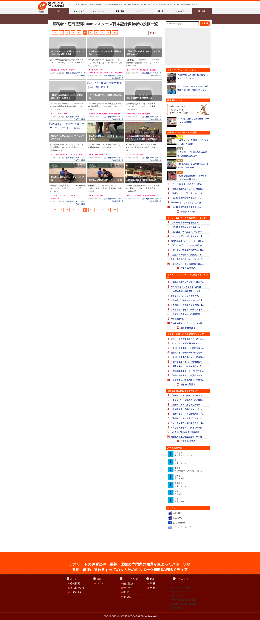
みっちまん (183, 454)
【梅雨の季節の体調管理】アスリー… (187, 291)
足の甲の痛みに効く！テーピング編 (186, 323)
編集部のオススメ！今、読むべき (180, 109)
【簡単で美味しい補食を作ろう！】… (187, 366)
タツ (183, 461)
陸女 (178, 492)
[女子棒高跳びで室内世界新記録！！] (143, 91)
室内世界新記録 (144, 113)
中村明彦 (92, 113)
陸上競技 (153, 70)
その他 (127, 596)
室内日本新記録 (114, 113)
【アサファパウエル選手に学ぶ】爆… (187, 250)
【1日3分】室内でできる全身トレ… (186, 198)
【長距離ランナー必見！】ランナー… (187, 232)
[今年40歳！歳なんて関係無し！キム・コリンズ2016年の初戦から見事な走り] (143, 132)
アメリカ (74, 154)
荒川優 (189, 469)
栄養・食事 (120, 11)
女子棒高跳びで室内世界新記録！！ (141, 98)
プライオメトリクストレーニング (101, 73)
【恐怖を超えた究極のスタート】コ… (187, 409)
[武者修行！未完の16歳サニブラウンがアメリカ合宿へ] (67, 132)
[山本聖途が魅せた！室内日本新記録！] (143, 173)
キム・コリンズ (132, 70)
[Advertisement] (187, 46)
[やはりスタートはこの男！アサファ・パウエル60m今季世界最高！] (67, 47)
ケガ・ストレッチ (99, 11)
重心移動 (118, 73)
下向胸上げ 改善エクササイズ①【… (187, 305)
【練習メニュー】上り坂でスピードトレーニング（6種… (193, 165)
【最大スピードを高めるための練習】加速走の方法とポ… (192, 154)
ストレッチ (99, 195)
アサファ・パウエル (68, 70)
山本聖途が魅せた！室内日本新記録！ (142, 180)
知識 (152, 579)
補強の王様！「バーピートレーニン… (187, 241)
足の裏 (91, 154)
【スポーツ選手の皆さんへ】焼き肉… (187, 357)
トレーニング (79, 11)
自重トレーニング (101, 154)
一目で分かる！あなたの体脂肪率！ (186, 314)
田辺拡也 (183, 484)
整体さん (179, 477)
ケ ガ (152, 588)
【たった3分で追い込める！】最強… (187, 184)
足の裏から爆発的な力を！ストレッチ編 (105, 180)
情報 (99, 579)
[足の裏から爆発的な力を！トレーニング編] (67, 173)
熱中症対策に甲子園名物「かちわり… (187, 352)
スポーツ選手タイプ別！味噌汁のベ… (187, 362)
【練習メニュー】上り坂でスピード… (187, 405)
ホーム (73, 579)
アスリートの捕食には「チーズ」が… (187, 339)
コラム (140, 11)
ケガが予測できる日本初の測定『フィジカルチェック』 (193, 76)
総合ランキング (188, 211)
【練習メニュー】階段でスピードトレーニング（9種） (193, 142)
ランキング (182, 579)
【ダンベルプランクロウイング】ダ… (187, 245)
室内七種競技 (102, 113)
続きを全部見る (188, 268)
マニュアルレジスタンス (60, 195)
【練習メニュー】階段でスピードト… (187, 395)
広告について (179, 518)
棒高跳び (130, 195)
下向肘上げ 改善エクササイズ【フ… (187, 309)
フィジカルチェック (181, 11)
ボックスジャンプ (95, 70)
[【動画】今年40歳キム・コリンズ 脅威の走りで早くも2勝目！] (67, 91)
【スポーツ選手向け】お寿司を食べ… (187, 348)
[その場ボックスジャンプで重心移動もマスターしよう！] (105, 47)
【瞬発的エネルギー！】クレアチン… (187, 371)
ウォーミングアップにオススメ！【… (187, 236)
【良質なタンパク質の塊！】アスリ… (187, 380)
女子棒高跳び (131, 113)
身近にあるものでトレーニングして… (187, 259)
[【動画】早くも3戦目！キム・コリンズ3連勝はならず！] (143, 47)
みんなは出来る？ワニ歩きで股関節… (187, 427)
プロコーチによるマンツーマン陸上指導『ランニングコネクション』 (193, 88)
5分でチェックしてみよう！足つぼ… (187, 202)
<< (55, 32)
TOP (58, 11)
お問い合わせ (179, 522)
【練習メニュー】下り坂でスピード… (187, 193)
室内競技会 (55, 70)
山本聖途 (138, 195)
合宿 (80, 154)
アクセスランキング (182, 527)
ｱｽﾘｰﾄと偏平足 (177, 319)
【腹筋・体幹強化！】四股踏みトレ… (187, 255)
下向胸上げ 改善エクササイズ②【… (187, 300)
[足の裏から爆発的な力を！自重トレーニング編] (105, 132)
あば (179, 500)
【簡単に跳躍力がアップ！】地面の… (187, 189)
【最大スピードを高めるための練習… (187, 400)
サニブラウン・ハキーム (60, 154)
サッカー (128, 588)
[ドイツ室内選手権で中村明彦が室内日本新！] (105, 91)
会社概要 (177, 513)
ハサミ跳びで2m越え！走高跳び (185, 432)
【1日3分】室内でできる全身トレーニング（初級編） (193, 120)
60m (65, 113)
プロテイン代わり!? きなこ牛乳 (185, 296)
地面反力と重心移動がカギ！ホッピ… (187, 437)
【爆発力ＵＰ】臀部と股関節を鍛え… (187, 264)
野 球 (126, 592)
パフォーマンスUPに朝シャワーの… (187, 343)
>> (115, 32)
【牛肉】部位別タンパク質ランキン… (187, 375)
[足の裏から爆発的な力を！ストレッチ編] (105, 173)
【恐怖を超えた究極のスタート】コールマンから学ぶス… (193, 177)
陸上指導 (201, 11)
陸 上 (160, 11)
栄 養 (152, 583)
